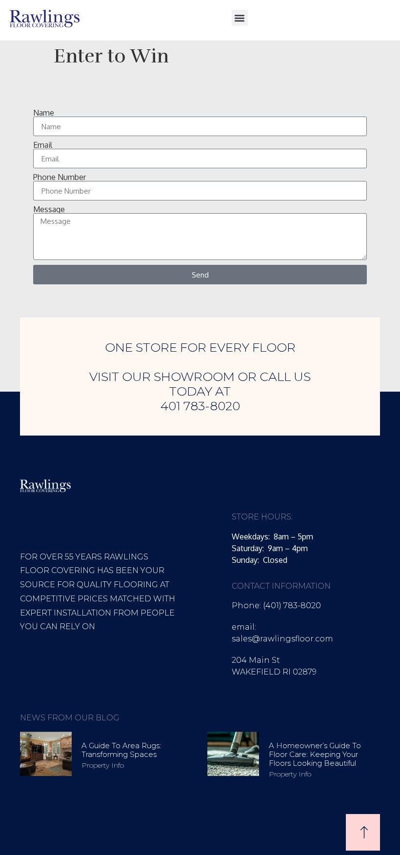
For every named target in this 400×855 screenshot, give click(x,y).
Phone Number (59, 177)
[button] (240, 18)
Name (43, 113)
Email (42, 145)
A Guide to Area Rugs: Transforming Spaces (121, 750)
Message (49, 209)
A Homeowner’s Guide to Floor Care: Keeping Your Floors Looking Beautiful (315, 754)
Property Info (102, 765)
